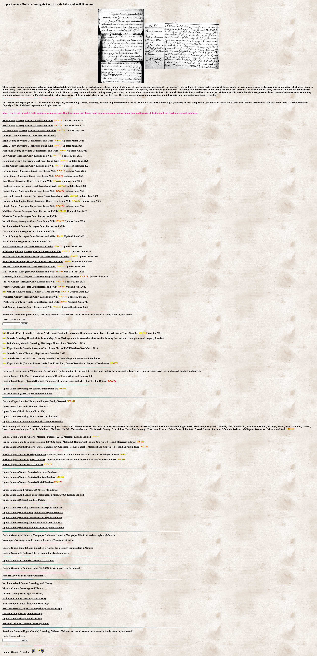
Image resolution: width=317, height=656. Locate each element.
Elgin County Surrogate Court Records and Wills (27, 140)
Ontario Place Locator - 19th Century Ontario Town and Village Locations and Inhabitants (53, 358)
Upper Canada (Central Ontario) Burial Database (27, 446)
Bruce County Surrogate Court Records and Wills (27, 125)
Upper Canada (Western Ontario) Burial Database (28, 482)
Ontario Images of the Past (16, 376)
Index (6, 319)
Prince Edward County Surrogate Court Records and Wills (32, 261)
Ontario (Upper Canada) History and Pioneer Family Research (34, 401)
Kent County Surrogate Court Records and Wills (27, 181)
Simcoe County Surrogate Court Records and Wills (28, 271)
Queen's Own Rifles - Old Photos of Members (25, 406)
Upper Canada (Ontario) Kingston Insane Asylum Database (32, 512)
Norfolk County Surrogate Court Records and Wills (28, 221)
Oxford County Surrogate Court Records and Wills (28, 236)
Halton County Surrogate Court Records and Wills (28, 165)
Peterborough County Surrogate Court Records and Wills (31, 251)
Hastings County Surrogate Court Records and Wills (29, 171)
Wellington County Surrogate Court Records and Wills (30, 296)
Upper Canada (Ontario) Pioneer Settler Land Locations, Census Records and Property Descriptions (58, 363)
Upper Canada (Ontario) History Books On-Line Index (30, 416)
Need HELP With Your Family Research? (23, 575)
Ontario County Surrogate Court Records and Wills (28, 231)
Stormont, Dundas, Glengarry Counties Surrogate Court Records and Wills (40, 276)
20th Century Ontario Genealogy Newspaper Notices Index (37, 343)
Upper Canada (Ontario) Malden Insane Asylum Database (32, 522)
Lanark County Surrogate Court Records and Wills (28, 191)
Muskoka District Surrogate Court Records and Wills (29, 216)
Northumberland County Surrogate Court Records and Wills (33, 226)
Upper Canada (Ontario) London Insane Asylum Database (32, 517)
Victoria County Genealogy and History (22, 588)
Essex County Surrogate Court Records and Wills (27, 145)
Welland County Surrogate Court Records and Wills (33, 291)
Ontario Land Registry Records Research (23, 381)
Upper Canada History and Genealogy (22, 618)
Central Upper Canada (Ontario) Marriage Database (29, 436)
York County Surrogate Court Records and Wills (27, 307)
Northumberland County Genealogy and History (27, 583)
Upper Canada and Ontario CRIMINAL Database (28, 560)
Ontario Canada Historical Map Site (25, 353)
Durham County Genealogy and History (23, 593)
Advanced (21, 319)
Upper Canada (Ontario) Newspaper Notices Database (30, 388)
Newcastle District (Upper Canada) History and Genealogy (32, 608)
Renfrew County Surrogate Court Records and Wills (29, 266)
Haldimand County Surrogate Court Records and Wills (30, 161)
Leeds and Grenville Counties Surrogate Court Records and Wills (35, 196)
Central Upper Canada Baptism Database (23, 442)
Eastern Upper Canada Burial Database (22, 464)
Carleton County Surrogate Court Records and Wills (29, 130)
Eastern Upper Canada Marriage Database (24, 454)
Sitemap (12, 319)
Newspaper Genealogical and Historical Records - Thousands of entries (38, 540)
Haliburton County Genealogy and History (24, 598)
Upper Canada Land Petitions (17, 490)
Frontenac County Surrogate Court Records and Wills (30, 150)
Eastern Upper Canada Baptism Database (23, 459)
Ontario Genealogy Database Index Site (22, 568)
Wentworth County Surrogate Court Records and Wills (30, 302)
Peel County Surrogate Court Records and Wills (26, 241)
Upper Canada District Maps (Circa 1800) (23, 411)
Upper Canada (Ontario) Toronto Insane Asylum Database (32, 507)
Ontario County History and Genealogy (22, 613)
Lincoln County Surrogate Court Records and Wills (28, 206)
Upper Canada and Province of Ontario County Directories (32, 421)
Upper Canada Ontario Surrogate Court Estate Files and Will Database (43, 348)
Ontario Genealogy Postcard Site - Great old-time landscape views (35, 553)
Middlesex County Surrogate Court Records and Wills (30, 211)
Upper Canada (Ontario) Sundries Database (24, 500)
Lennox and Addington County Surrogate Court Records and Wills (36, 201)
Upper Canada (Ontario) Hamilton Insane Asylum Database (33, 527)
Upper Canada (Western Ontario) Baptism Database (29, 477)
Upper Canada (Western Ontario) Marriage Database (29, 472)
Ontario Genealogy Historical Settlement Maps (30, 338)
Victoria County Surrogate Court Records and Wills (28, 281)
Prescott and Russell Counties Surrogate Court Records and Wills (35, 256)
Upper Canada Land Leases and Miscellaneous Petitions (31, 494)
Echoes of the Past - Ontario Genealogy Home (25, 623)
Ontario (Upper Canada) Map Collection (23, 548)
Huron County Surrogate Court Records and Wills (28, 176)
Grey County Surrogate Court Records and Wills (27, 155)
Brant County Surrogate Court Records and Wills (27, 120)
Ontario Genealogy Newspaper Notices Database (27, 393)
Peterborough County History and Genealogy (25, 603)
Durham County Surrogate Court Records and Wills (29, 135)
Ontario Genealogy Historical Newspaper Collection (28, 535)
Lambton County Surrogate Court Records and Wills (29, 186)
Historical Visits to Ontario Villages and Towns (26, 371)
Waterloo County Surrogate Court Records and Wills (29, 286)
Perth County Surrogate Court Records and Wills (27, 246)
